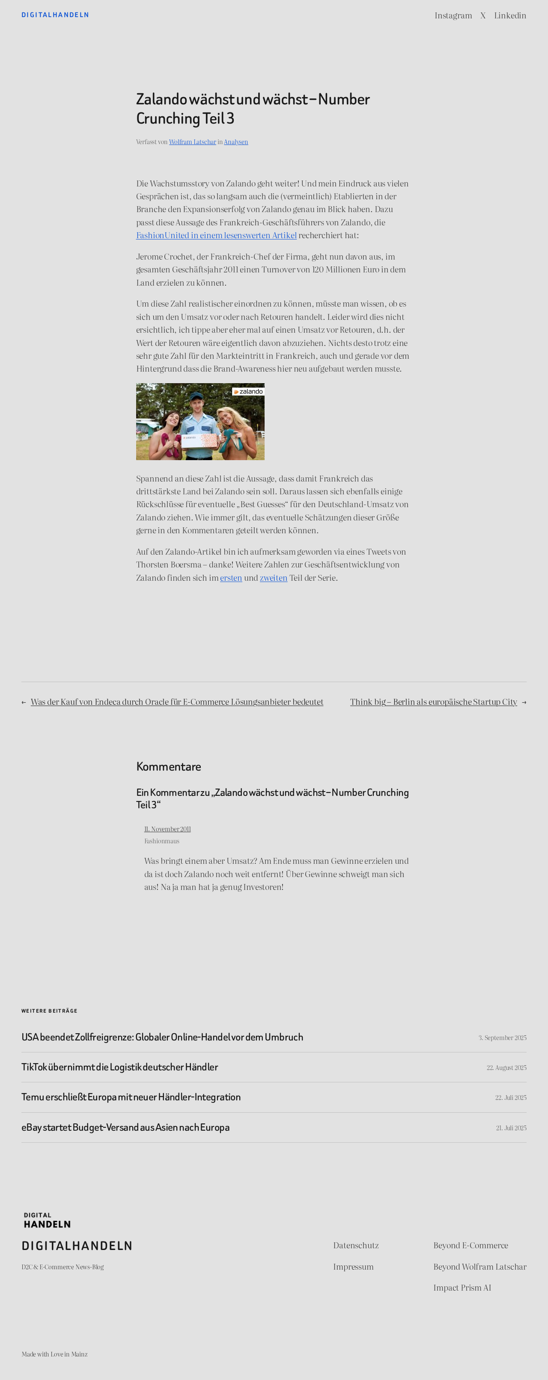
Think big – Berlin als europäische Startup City (433, 701)
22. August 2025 (507, 1067)
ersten (231, 577)
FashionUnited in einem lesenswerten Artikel (216, 235)
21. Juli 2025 (511, 1127)
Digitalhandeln (55, 15)
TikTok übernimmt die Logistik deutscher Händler (119, 1067)
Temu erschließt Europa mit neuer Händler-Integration (131, 1097)
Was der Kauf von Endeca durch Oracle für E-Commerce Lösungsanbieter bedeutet (177, 701)
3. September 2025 (503, 1037)
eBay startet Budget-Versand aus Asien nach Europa (125, 1127)
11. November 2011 (167, 828)
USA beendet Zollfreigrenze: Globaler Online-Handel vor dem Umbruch (162, 1037)
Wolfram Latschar (192, 141)
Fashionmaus (161, 840)
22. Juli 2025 (511, 1097)
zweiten (274, 577)
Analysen (236, 141)
